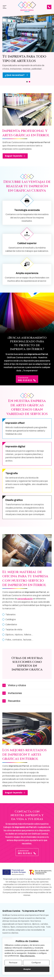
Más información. (27, 956)
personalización (25, 598)
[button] (27, 81)
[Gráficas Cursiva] (27, 7)
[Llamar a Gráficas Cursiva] (49, 7)
